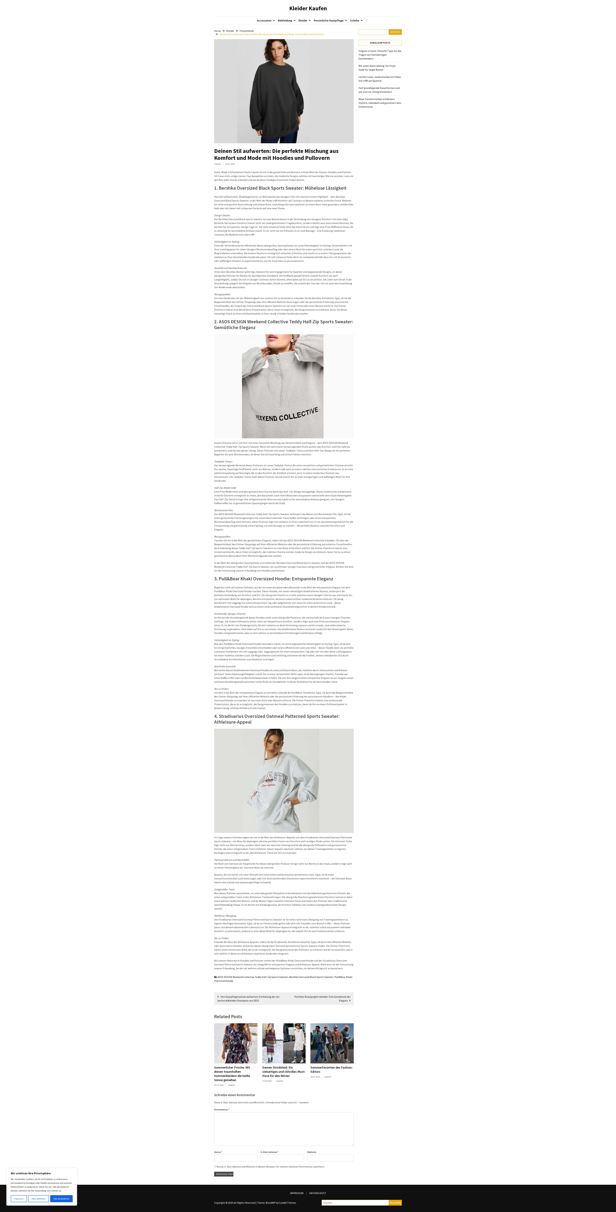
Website (311, 1152)
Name (218, 1152)
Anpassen (19, 1198)
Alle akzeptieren (61, 1198)
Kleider (303, 20)
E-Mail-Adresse (270, 1152)
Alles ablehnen (39, 1198)
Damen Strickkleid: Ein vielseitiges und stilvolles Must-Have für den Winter (283, 1071)
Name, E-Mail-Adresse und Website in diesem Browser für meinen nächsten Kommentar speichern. (271, 1166)
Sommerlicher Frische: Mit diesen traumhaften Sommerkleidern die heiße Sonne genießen (232, 1073)
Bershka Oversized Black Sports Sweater (311, 977)
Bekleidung (285, 20)
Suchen (395, 32)
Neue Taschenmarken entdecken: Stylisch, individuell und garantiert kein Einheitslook (380, 102)
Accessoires (264, 20)
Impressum (297, 1193)
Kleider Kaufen (308, 8)
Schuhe (354, 20)
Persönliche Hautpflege (329, 20)
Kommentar (222, 1109)
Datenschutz (317, 1193)
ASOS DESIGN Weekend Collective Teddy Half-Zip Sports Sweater (253, 977)
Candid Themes (287, 1202)
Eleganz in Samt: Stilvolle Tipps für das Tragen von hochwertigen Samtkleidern (380, 54)
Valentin (217, 164)
